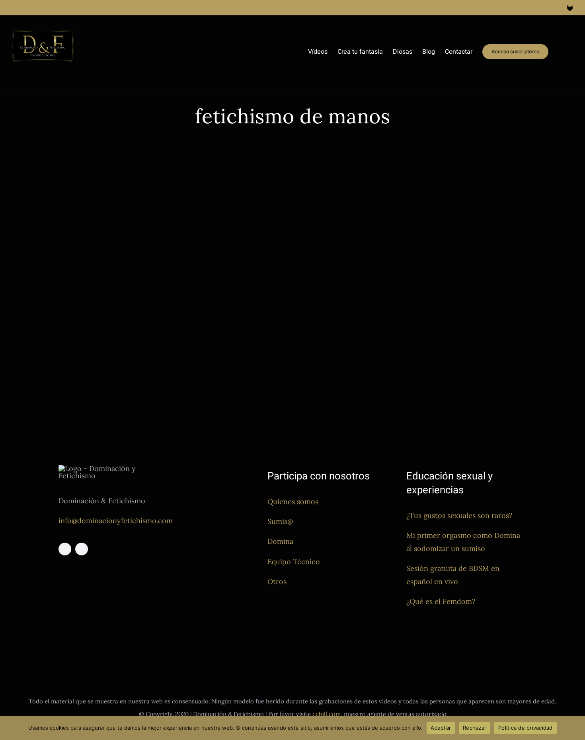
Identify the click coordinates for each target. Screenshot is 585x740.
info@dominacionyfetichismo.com (115, 520)
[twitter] (81, 549)
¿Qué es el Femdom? (441, 601)
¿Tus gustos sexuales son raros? (459, 515)
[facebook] (64, 549)
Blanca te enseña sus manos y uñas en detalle (123, 330)
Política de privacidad (525, 727)
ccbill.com (326, 714)
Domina (280, 541)
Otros (277, 581)
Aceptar (441, 727)
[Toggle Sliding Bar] (560, 52)
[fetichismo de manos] (155, 241)
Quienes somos (292, 501)
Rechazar (474, 727)
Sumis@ (280, 521)
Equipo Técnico (293, 561)
